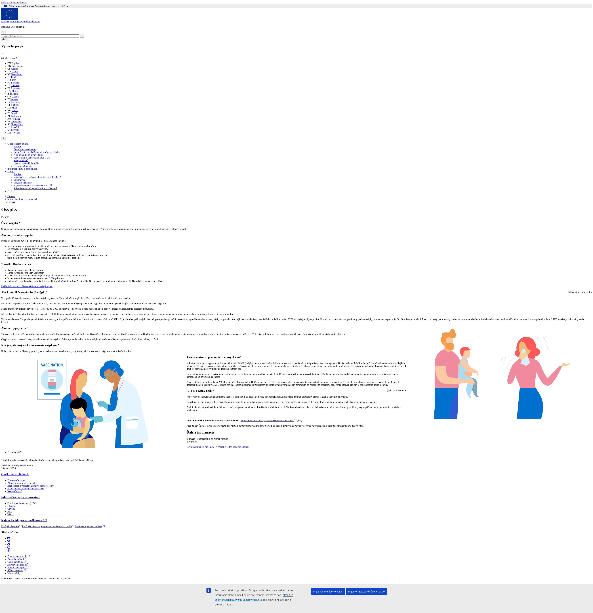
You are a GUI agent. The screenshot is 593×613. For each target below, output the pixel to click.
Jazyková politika (16, 564)
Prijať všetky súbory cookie (328, 591)
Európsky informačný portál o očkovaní (20, 21)
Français (15, 82)
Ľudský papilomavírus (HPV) (21, 503)
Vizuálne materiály (23, 182)
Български (17, 66)
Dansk (15, 71)
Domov (11, 196)
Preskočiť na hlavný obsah (14, 2)
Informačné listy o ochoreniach (22, 168)
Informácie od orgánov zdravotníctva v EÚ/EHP (37, 177)
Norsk (15, 110)
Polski (14, 113)
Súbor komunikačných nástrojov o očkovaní (35, 188)
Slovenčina (16, 121)
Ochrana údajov (15, 562)
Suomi (13, 80)
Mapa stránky (14, 573)
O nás (10, 191)
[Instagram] (8, 547)
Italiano (14, 99)
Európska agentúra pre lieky (88, 526)
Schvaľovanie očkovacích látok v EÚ (32, 157)
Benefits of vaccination (25, 149)
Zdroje (10, 171)
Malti (14, 107)
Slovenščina (17, 124)
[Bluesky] (8, 541)
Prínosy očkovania (16, 480)
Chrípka (11, 506)
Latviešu (15, 102)
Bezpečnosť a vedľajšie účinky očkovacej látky (37, 152)
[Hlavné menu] (3, 138)
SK (6, 39)
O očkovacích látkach (18, 143)
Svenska (15, 130)
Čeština (14, 68)
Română (16, 118)
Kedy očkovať (21, 160)
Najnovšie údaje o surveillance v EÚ (31, 185)
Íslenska (14, 93)
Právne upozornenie (17, 556)
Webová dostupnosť (17, 567)
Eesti (13, 77)
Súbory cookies (15, 570)
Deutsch (15, 85)
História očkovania (23, 166)
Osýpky (11, 508)
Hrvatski (16, 132)
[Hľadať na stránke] (3, 32)
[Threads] (8, 551)
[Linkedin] (8, 538)
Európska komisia (10, 526)
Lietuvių (15, 105)
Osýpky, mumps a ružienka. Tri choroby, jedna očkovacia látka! (218, 447)
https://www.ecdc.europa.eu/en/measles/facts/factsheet (267, 420)
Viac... (10, 514)
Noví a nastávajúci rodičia (26, 163)
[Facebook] (8, 544)
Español (15, 127)
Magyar (15, 91)
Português (16, 116)
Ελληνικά (15, 88)
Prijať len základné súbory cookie (366, 591)
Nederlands (16, 74)
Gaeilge (15, 96)
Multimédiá (19, 180)
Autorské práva (15, 559)
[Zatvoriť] (2, 53)
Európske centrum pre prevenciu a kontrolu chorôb (47, 526)
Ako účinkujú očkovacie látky (28, 155)
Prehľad (17, 146)
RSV (9, 511)
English (15, 63)
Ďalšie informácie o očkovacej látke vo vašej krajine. (27, 286)
